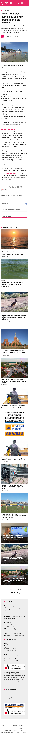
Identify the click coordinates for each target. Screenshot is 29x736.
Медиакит (8, 644)
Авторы (18, 589)
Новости (6, 10)
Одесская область (5, 313)
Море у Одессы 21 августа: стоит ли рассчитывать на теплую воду (14, 253)
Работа (7, 696)
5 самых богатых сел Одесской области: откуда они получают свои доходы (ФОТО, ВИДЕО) (13, 381)
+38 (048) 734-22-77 (10, 626)
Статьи (10, 313)
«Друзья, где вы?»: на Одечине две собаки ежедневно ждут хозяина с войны (14, 317)
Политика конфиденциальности (6, 726)
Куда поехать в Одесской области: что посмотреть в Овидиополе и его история (13, 351)
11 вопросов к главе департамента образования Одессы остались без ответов (13, 537)
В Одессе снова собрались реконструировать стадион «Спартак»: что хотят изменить (13, 515)
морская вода (9, 195)
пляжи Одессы (19, 195)
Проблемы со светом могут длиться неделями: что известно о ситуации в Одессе (12, 486)
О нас (10, 589)
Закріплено (19, 3)
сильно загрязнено (11, 173)
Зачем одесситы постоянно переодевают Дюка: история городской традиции (13, 406)
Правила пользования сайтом (22, 727)
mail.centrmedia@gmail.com (13, 629)
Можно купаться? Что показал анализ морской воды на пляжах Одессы (13, 285)
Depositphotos (9, 698)
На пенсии (8, 694)
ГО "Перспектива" (10, 700)
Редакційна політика (14, 726)
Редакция (7, 36)
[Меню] (22, 3)
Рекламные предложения (12, 646)
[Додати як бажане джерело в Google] (4, 190)
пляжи (14, 195)
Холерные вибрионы (8, 129)
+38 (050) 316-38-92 (11, 648)
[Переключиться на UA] (25, 3)
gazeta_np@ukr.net (11, 650)
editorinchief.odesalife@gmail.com (15, 635)
